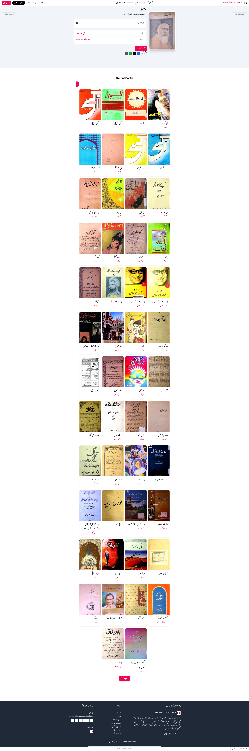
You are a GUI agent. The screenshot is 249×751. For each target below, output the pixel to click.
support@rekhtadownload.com (81, 716)
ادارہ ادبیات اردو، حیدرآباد (83, 39)
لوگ (148, 3)
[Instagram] (80, 720)
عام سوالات (130, 3)
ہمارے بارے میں (140, 3)
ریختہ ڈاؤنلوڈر (118, 712)
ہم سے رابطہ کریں (120, 3)
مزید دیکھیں (124, 678)
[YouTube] (84, 720)
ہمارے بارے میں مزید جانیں (172, 733)
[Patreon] (72, 720)
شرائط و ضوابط (117, 730)
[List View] (73, 84)
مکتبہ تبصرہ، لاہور (80, 34)
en (92, 731)
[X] (88, 720)
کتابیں (150, 3)
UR (42, 3)
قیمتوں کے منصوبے (116, 719)
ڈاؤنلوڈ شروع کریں (141, 48)
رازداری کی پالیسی (116, 726)
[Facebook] (91, 720)
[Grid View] (77, 84)
